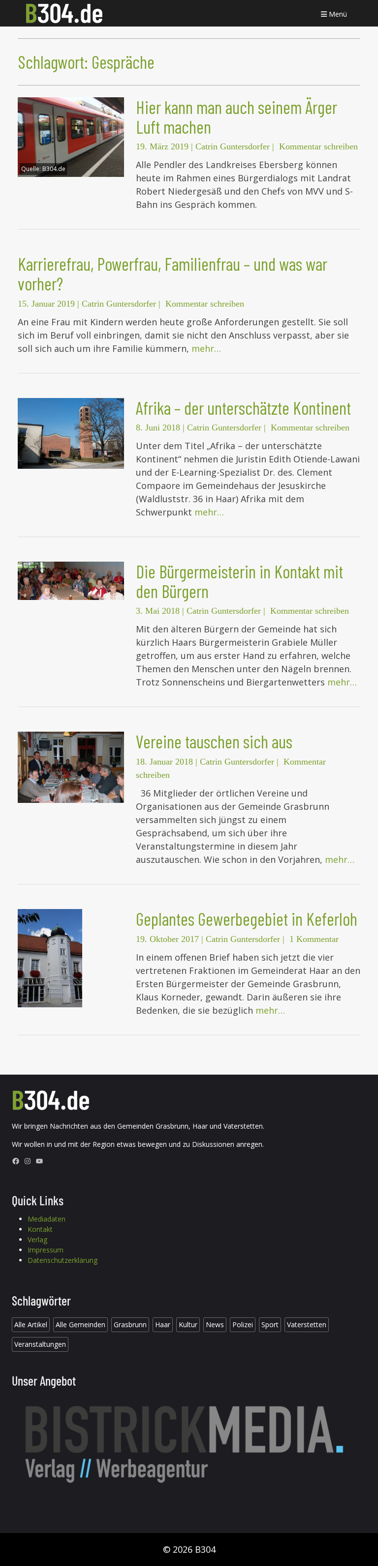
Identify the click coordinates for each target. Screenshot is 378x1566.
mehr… (206, 348)
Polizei (242, 1324)
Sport (270, 1324)
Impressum (45, 1249)
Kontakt (40, 1229)
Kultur (188, 1324)
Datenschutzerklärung (62, 1260)
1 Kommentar (314, 939)
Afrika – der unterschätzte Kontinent (243, 407)
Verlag (37, 1239)
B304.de (53, 169)
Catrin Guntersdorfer (232, 146)
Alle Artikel (30, 1324)
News (215, 1324)
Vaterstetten (306, 1324)
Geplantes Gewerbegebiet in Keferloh (246, 918)
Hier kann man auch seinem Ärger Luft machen (236, 116)
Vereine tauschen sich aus (214, 741)
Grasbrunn (130, 1324)
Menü (337, 14)
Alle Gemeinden (80, 1324)
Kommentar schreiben (318, 146)
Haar (162, 1324)
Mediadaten (46, 1219)
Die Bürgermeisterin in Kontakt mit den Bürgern (239, 581)
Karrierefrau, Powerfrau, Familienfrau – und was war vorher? (172, 273)
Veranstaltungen (40, 1344)
